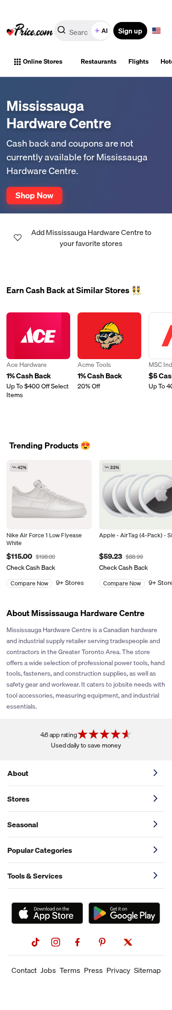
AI (104, 31)
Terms (70, 970)
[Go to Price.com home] (29, 30)
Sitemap (147, 970)
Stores (18, 799)
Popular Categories (39, 850)
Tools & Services (34, 876)
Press (93, 970)
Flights (138, 61)
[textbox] (156, 30)
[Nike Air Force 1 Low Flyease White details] (49, 495)
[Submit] (61, 32)
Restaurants (99, 61)
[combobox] (83, 31)
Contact (24, 970)
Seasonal (22, 824)
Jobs (48, 970)
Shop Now (34, 195)
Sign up (130, 30)
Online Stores (42, 61)
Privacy (118, 970)
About (17, 773)
